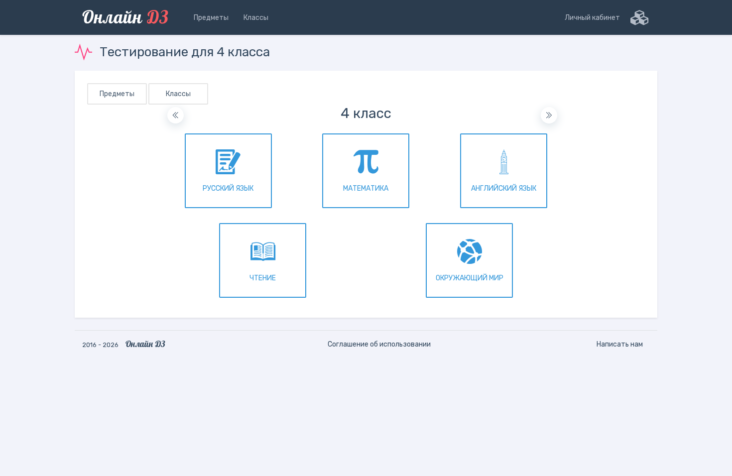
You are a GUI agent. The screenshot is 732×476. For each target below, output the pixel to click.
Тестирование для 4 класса (185, 52)
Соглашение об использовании (379, 344)
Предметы (117, 94)
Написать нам (620, 344)
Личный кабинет (592, 17)
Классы (178, 94)
